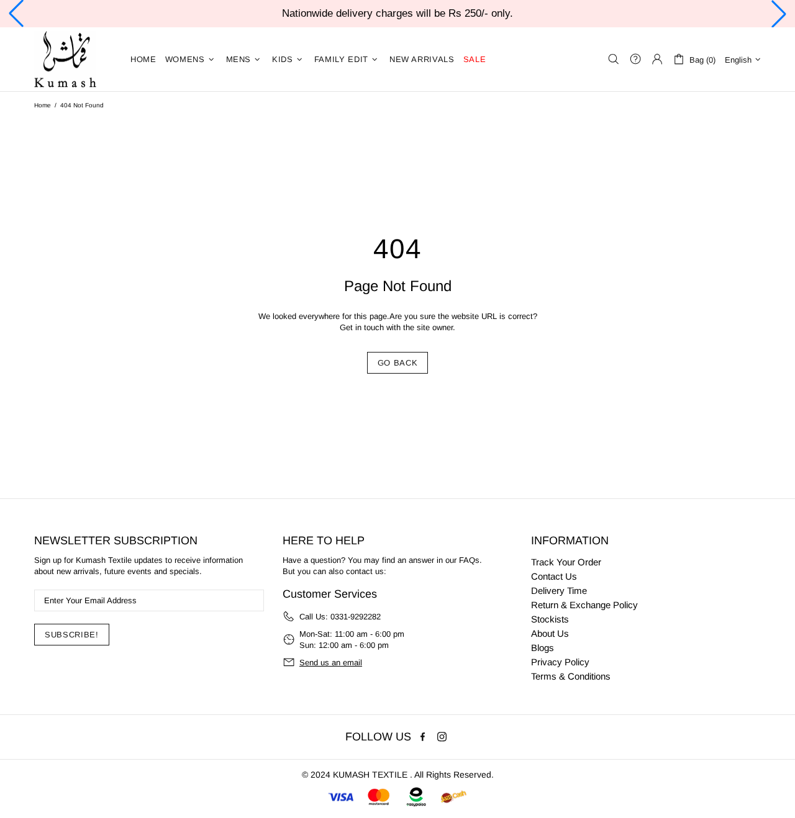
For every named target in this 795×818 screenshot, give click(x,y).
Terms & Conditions (571, 676)
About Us (550, 633)
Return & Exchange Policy (584, 605)
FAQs (469, 560)
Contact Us (554, 576)
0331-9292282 (355, 616)
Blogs (542, 647)
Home (42, 105)
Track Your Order (566, 562)
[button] (16, 13)
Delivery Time (559, 590)
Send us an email (330, 662)
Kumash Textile (65, 59)
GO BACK (398, 362)
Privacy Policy (560, 662)
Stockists (550, 619)
